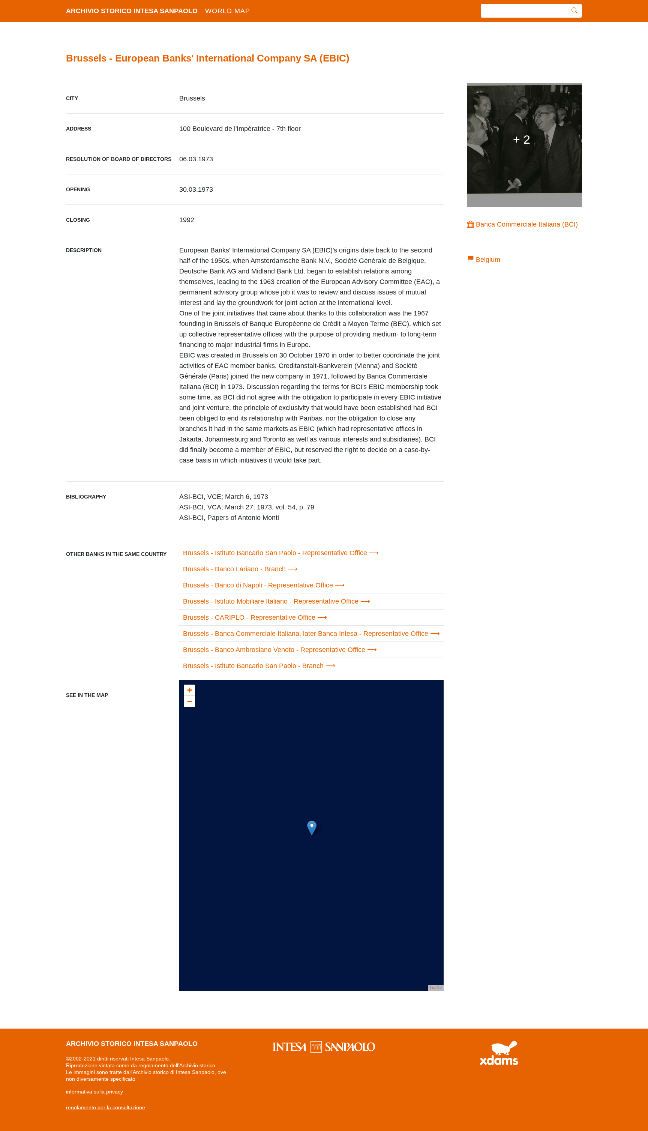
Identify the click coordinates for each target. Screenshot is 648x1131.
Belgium (487, 259)
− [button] (189, 701)
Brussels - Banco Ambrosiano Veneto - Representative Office (274, 649)
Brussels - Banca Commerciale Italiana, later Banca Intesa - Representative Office (305, 633)
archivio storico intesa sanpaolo (158, 11)
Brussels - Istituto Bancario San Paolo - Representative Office (275, 553)
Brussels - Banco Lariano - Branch (234, 569)
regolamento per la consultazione (105, 1107)
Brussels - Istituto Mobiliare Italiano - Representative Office (270, 601)
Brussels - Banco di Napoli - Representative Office (258, 585)
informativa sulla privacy (94, 1092)
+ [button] (189, 690)
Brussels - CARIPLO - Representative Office (249, 617)
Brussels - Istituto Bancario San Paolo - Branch (253, 666)
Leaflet (436, 987)
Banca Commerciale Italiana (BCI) (526, 224)
